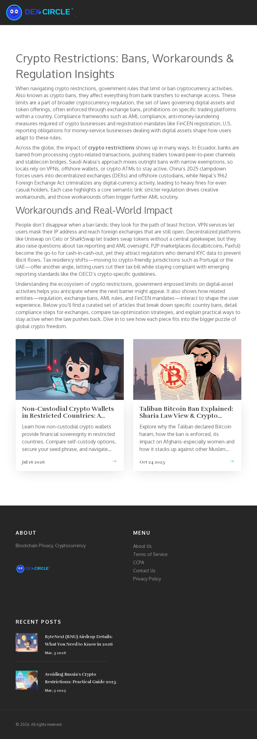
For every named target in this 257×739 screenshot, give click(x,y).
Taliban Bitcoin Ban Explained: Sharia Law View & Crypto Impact (186, 412)
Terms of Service (150, 554)
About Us (142, 546)
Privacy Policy (147, 578)
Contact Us (144, 570)
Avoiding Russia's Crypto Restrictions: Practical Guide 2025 (80, 678)
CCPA (138, 562)
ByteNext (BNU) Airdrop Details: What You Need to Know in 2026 (79, 640)
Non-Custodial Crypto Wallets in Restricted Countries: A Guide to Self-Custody (68, 412)
